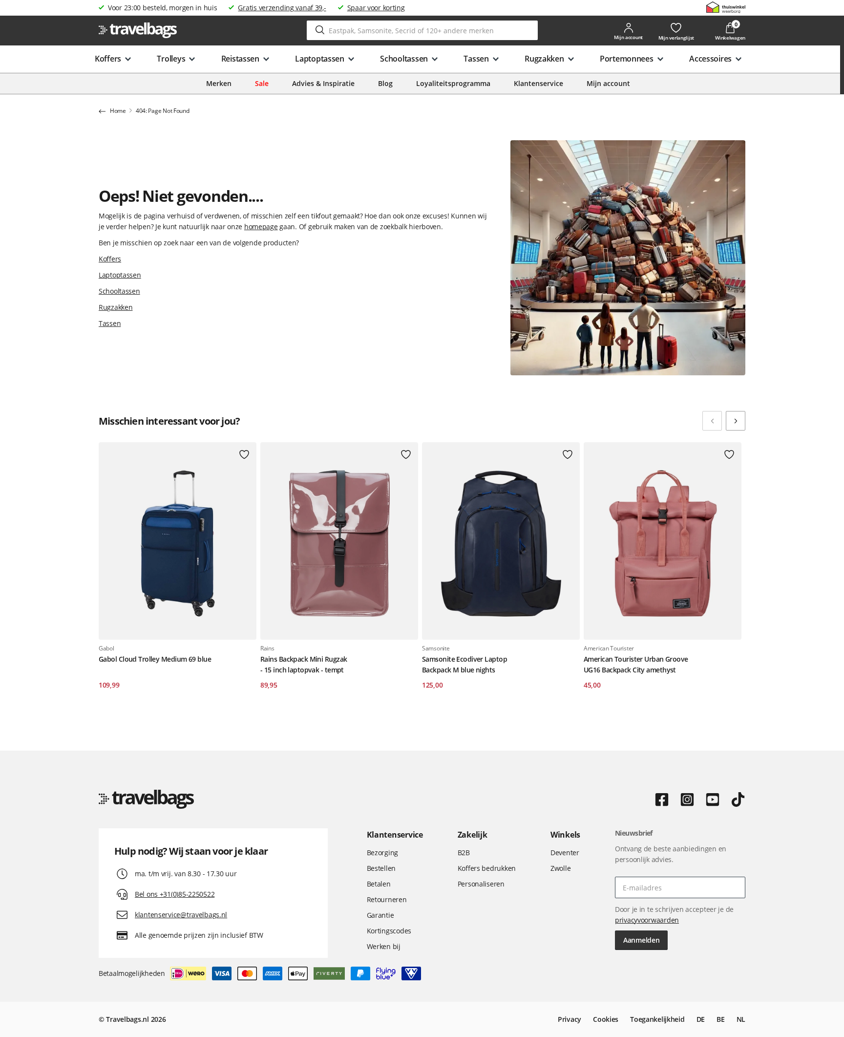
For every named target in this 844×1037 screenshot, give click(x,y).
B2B (464, 852)
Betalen (379, 883)
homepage (261, 226)
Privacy (569, 1019)
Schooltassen (119, 291)
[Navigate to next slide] (735, 421)
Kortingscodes (389, 930)
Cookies (605, 1019)
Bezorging (382, 852)
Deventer (564, 852)
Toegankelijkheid (657, 1019)
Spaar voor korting (376, 7)
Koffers (110, 258)
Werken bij (384, 946)
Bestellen (381, 868)
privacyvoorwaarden (647, 920)
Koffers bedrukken (487, 868)
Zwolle (560, 868)
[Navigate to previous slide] (712, 421)
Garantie (380, 915)
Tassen (110, 323)
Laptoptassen (120, 275)
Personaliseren (481, 883)
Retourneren (387, 899)
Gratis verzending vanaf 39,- (282, 7)
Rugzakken (115, 307)
